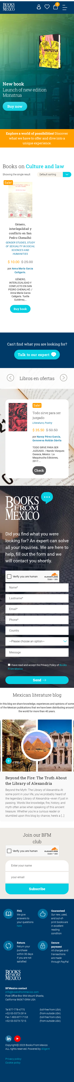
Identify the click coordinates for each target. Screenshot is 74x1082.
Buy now (14, 106)
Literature (38, 422)
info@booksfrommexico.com (22, 992)
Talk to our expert (33, 354)
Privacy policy (13, 1058)
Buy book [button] (20, 309)
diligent (45, 1048)
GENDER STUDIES (16, 242)
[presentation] (10, 378)
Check (39, 470)
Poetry (48, 422)
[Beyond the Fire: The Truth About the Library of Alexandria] (37, 746)
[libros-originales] (8, 914)
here (19, 925)
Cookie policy (13, 1062)
